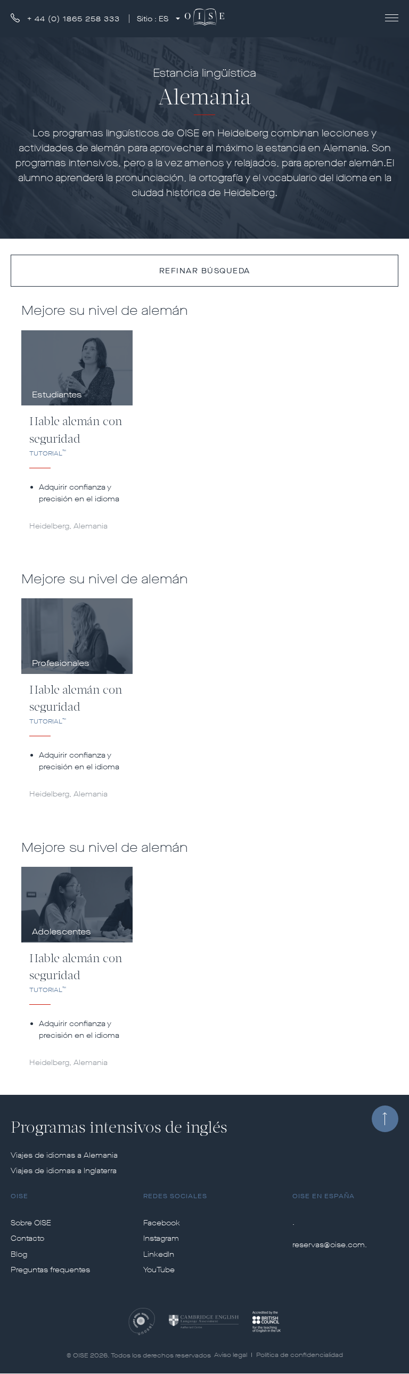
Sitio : (152, 19)
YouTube (159, 1270)
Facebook (161, 1223)
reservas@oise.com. (329, 1245)
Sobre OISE (31, 1223)
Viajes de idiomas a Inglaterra (64, 1171)
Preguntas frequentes (50, 1270)
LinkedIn (158, 1254)
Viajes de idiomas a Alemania (64, 1155)
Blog (19, 1254)
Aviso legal (230, 1355)
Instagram (161, 1238)
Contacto (27, 1238)
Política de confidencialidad (299, 1355)
